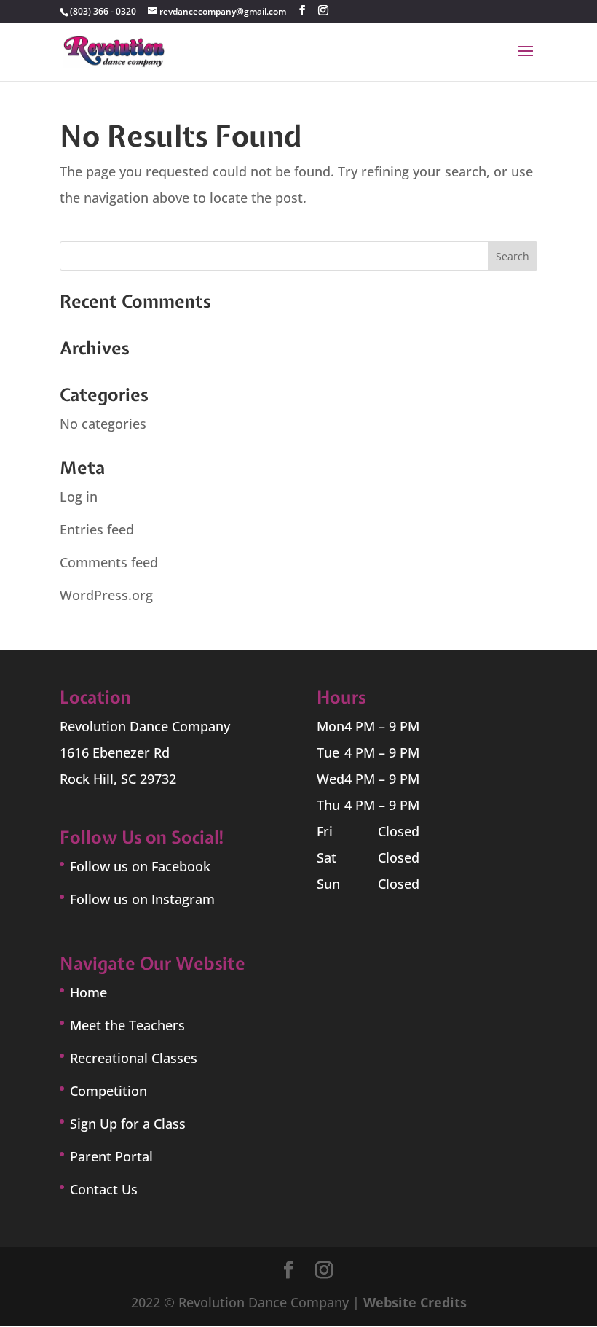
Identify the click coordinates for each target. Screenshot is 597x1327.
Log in (79, 496)
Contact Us (104, 1189)
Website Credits (415, 1302)
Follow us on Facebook (140, 866)
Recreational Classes (133, 1058)
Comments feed (109, 562)
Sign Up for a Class (128, 1123)
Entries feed (97, 529)
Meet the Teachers (127, 1025)
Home (88, 992)
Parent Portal (111, 1156)
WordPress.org (106, 595)
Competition (108, 1091)
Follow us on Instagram (142, 899)
